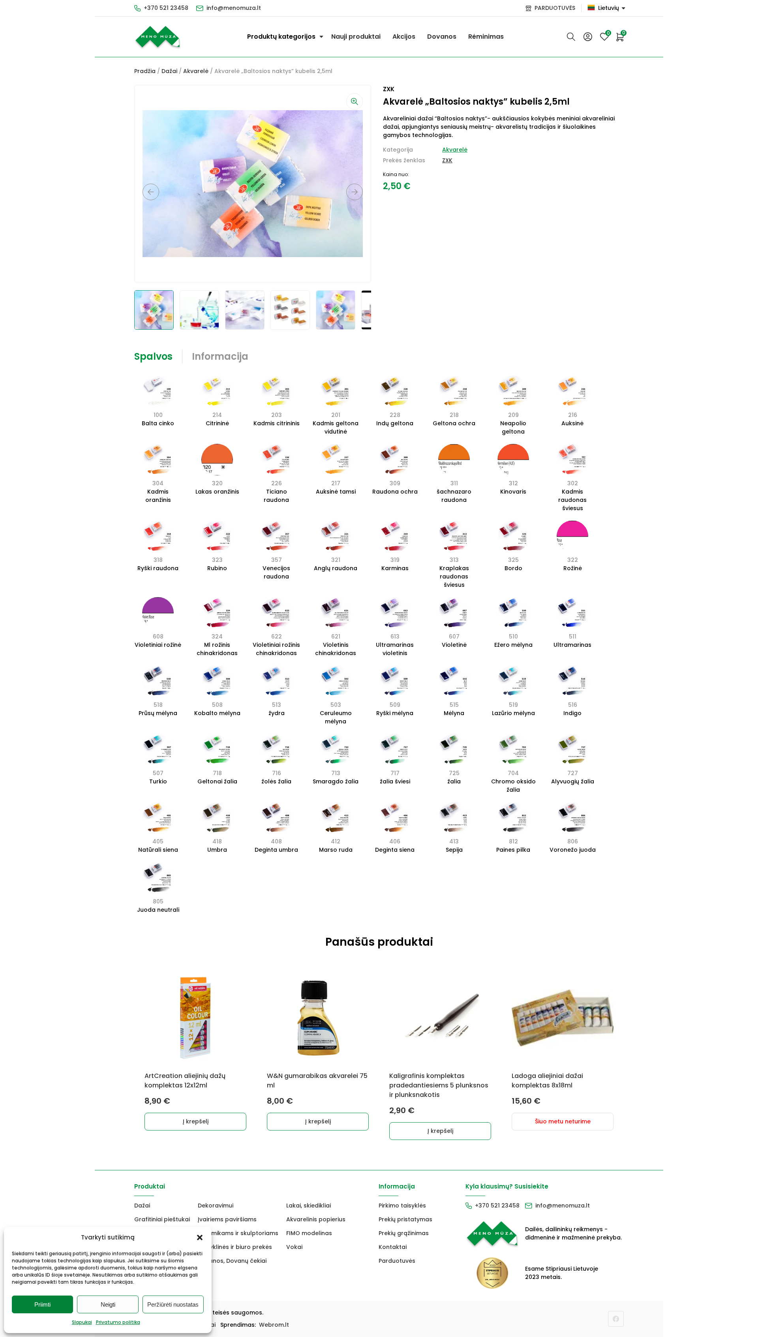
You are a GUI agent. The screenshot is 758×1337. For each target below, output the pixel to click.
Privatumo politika (118, 1322)
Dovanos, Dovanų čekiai (232, 1261)
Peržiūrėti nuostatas (173, 1304)
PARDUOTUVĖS (555, 8)
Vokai (294, 1247)
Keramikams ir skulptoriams (238, 1233)
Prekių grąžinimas (404, 1233)
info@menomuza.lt (233, 8)
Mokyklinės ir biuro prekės (235, 1247)
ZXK (447, 160)
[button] (200, 1237)
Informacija (220, 356)
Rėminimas (486, 36)
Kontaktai (393, 1247)
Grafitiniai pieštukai (162, 1219)
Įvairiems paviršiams (227, 1219)
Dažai (169, 71)
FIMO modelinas (309, 1233)
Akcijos (403, 36)
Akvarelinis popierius (315, 1219)
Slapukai (82, 1322)
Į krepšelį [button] (195, 1121)
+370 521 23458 (166, 8)
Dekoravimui (215, 1205)
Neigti (108, 1304)
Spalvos (153, 356)
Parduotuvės (397, 1261)
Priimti (42, 1304)
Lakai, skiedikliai (308, 1205)
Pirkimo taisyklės (402, 1205)
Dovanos (441, 36)
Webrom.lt (274, 1325)
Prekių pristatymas (405, 1219)
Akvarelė (195, 71)
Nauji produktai (356, 36)
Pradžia (145, 71)
